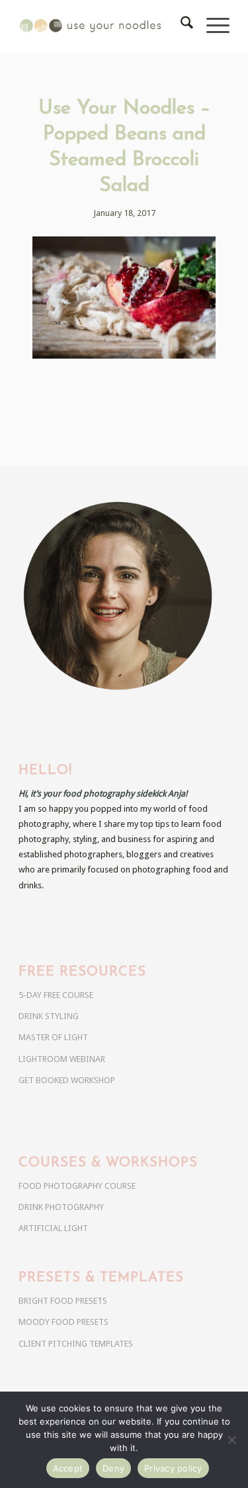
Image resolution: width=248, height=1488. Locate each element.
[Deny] (231, 1439)
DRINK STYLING (49, 1016)
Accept (68, 1468)
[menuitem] (180, 26)
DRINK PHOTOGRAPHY (61, 1207)
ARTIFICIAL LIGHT (53, 1228)
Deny (113, 1468)
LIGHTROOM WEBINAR (62, 1059)
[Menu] (211, 26)
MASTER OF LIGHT (53, 1037)
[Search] (180, 26)
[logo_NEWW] (103, 26)
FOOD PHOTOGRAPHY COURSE (77, 1186)
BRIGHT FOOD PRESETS (63, 1301)
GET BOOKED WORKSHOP (67, 1080)
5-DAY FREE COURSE (56, 995)
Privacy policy (173, 1468)
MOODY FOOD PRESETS (63, 1322)
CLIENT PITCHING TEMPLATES (76, 1344)
